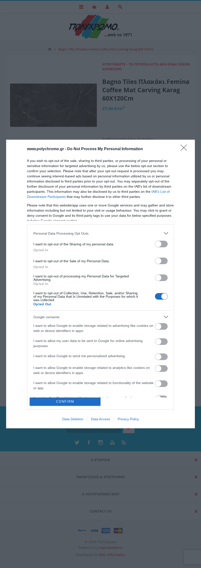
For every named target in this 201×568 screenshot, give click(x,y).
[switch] (161, 244)
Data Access (100, 419)
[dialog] (100, 284)
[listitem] (100, 233)
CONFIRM (65, 401)
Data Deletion (72, 419)
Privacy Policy (128, 419)
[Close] (185, 149)
